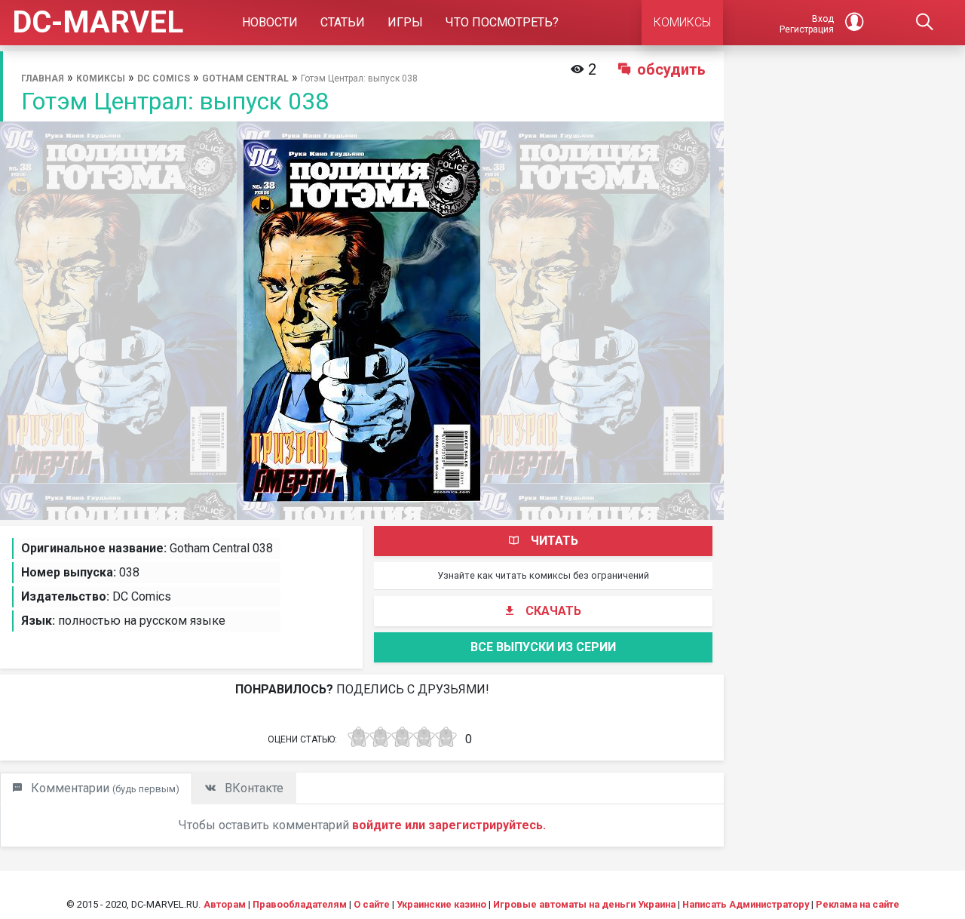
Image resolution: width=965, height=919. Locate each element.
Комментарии (103, 788)
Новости (270, 22)
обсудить (671, 69)
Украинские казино (441, 904)
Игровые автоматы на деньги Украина (584, 904)
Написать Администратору (745, 904)
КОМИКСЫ (682, 22)
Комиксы (100, 78)
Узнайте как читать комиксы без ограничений (543, 575)
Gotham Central (245, 78)
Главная (42, 78)
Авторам (225, 904)
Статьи (342, 22)
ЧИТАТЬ (554, 540)
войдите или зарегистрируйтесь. (449, 825)
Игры (405, 22)
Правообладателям (300, 904)
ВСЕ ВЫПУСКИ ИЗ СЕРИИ (543, 647)
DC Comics (163, 78)
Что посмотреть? (502, 22)
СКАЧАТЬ (553, 611)
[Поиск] (924, 22)
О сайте (372, 904)
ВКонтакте (252, 788)
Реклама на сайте (857, 904)
